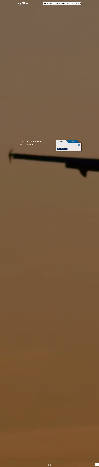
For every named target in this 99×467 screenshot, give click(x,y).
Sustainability (52, 3)
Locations (58, 3)
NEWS (76, 3)
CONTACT (68, 3)
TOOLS (72, 3)
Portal (79, 3)
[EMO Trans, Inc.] (23, 3)
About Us (46, 3)
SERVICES (63, 3)
